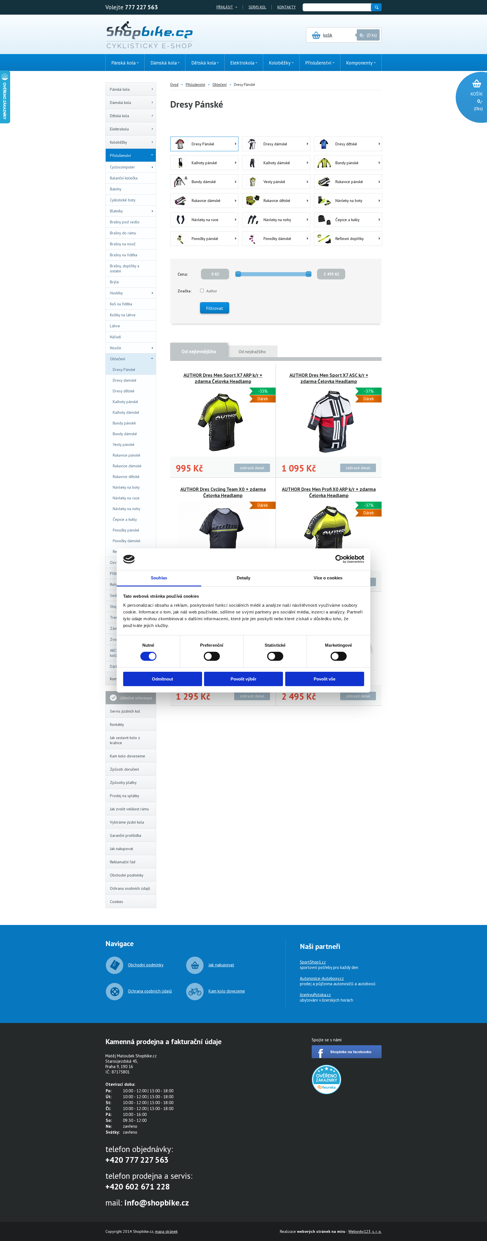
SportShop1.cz (313, 962)
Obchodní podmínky (126, 875)
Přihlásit (224, 7)
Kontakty (286, 7)
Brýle (114, 281)
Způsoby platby (123, 782)
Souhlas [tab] (159, 577)
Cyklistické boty (123, 200)
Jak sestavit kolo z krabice (125, 740)
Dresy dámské (124, 380)
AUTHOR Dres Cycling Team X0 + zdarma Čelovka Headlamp (223, 492)
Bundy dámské (125, 433)
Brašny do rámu (123, 232)
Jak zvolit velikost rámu (129, 808)
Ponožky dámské (126, 540)
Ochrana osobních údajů (130, 888)
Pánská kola (120, 89)
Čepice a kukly (125, 519)
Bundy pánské (124, 423)
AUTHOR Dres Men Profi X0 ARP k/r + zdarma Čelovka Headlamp (329, 492)
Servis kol (257, 7)
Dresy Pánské (124, 369)
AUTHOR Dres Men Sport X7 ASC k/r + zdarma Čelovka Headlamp (328, 378)
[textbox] (336, 7)
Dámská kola (120, 102)
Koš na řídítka (121, 303)
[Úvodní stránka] (149, 35)
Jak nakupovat (121, 848)
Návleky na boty (126, 487)
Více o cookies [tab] (328, 577)
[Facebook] (347, 1056)
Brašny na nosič (123, 243)
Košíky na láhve (123, 314)
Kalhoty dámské (126, 412)
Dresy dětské (123, 390)
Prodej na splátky (124, 795)
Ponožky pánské (126, 530)
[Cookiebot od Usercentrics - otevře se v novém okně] (339, 559)
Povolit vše (324, 679)
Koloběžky (118, 142)
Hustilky (116, 292)
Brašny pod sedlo (125, 221)
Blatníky (116, 210)
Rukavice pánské (126, 455)
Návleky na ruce (126, 498)
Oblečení (117, 358)
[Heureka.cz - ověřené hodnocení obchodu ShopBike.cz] (326, 1092)
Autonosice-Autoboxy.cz (322, 978)
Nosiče (115, 347)
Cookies (116, 901)
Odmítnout (162, 679)
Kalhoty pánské (125, 401)
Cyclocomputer (122, 167)
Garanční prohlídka (125, 835)
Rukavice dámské (127, 465)
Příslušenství (120, 155)
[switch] (212, 656)
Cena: (183, 274)
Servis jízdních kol (125, 711)
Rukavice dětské (126, 476)
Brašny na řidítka (123, 254)
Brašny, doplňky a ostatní (124, 268)
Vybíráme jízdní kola (127, 822)
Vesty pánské (123, 444)
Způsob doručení (124, 769)
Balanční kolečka (124, 178)
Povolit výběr (243, 679)
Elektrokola (119, 129)
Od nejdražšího (252, 351)
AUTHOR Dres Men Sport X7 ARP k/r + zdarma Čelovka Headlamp (222, 378)
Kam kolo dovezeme (127, 756)
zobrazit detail (252, 467)
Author (211, 291)
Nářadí (115, 336)
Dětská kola (119, 115)
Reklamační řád (122, 861)
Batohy (115, 189)
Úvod (174, 84)
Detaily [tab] (244, 577)
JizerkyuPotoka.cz (315, 994)
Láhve (115, 325)
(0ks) (476, 101)
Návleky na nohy (126, 508)
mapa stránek (166, 1231)
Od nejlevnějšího (198, 351)
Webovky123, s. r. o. (365, 1231)
